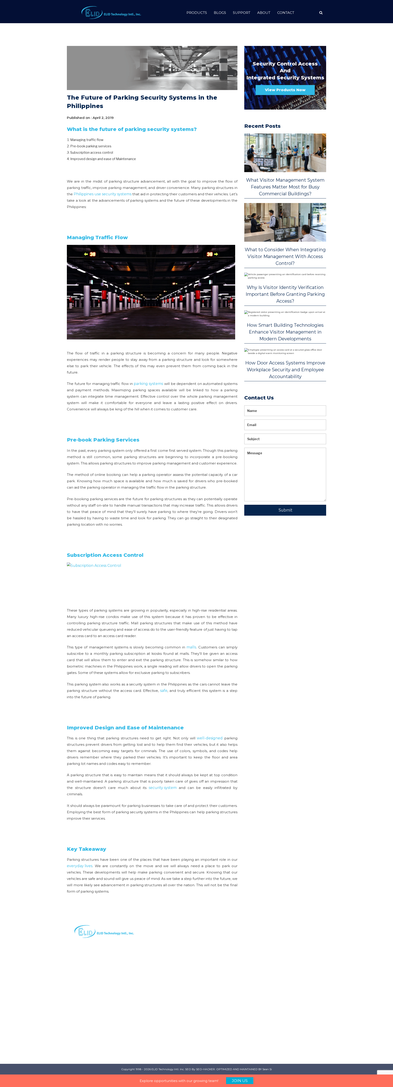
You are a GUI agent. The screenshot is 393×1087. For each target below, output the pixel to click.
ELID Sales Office (171, 995)
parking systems (148, 384)
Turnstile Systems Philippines (301, 1026)
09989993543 (212, 986)
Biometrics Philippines (252, 1021)
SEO (188, 1069)
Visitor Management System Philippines (260, 1038)
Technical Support (172, 1011)
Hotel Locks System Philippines (303, 1009)
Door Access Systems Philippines (303, 969)
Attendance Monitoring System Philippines (259, 1001)
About (263, 12)
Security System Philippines (256, 965)
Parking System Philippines (256, 948)
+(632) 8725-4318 (214, 1022)
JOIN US (240, 1080)
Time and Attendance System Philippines (303, 950)
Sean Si (267, 1069)
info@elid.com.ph (215, 950)
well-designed (210, 738)
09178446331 (211, 981)
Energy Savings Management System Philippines (302, 989)
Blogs (220, 12)
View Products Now (285, 90)
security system (163, 788)
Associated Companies (166, 1003)
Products (196, 12)
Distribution (167, 955)
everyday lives (79, 866)
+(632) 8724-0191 (214, 966)
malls (191, 647)
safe (163, 690)
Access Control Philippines (256, 982)
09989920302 (212, 1001)
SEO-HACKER (205, 1069)
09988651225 (211, 1006)
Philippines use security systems (102, 194)
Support (241, 12)
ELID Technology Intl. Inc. (167, 1069)
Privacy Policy (168, 971)
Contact (285, 12)
